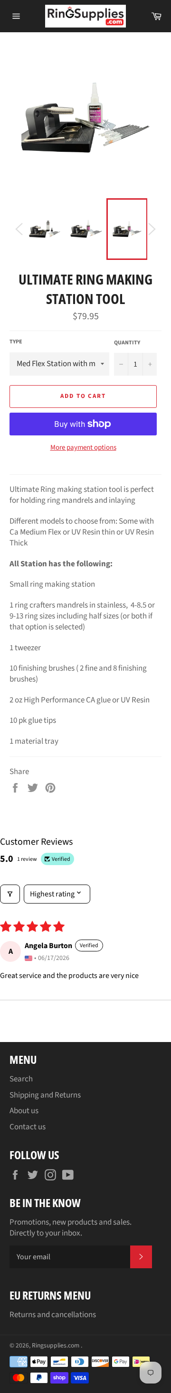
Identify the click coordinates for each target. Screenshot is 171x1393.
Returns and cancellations (53, 1314)
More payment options (83, 447)
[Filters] (10, 894)
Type (16, 342)
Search (21, 1079)
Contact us (28, 1127)
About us (24, 1110)
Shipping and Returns (45, 1095)
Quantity (127, 343)
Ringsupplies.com (56, 1345)
